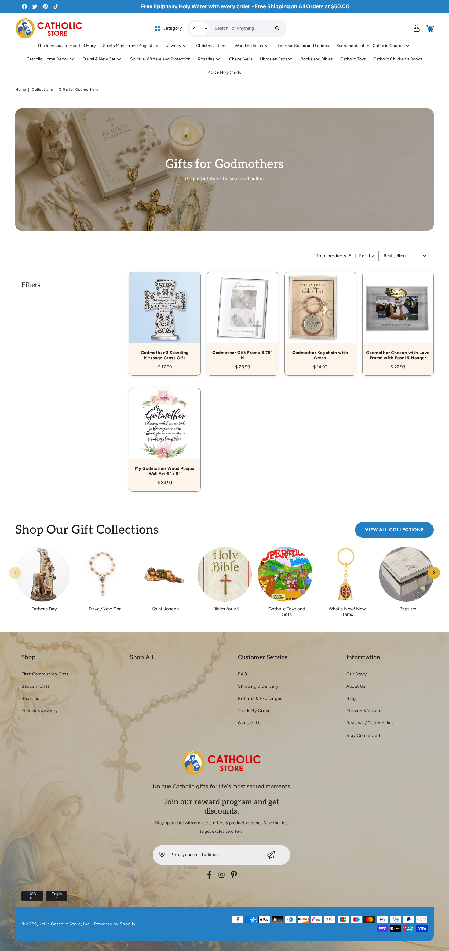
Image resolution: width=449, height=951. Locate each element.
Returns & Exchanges (260, 698)
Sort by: (367, 255)
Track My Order (254, 710)
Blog (351, 698)
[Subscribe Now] (271, 855)
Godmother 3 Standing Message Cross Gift (164, 317)
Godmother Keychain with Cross (320, 317)
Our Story (356, 674)
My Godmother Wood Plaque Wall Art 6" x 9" (164, 433)
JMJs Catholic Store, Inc (64, 924)
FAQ (242, 674)
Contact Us (249, 723)
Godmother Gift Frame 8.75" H (242, 317)
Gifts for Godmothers (78, 89)
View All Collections (394, 529)
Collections (42, 89)
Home (20, 89)
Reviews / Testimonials (370, 723)
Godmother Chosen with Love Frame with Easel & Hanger (398, 317)
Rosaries (30, 698)
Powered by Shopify (115, 924)
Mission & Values (363, 710)
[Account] (416, 28)
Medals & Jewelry (39, 710)
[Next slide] (434, 573)
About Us (356, 686)
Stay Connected (363, 735)
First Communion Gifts (45, 674)
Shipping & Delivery (258, 686)
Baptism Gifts (35, 686)
